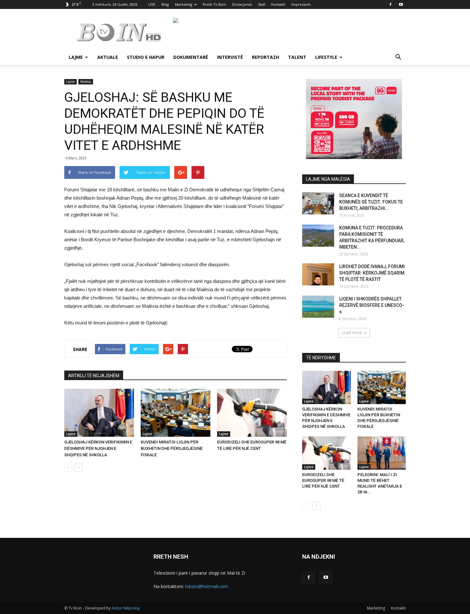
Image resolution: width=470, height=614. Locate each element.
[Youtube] (401, 4)
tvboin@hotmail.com (206, 586)
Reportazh (265, 57)
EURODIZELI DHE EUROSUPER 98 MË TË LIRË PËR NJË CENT (323, 480)
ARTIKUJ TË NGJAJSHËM (93, 375)
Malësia (85, 81)
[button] (398, 58)
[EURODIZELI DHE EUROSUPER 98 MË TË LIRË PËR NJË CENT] (252, 413)
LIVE (151, 4)
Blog (165, 4)
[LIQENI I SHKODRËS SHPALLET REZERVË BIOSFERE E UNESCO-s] (318, 307)
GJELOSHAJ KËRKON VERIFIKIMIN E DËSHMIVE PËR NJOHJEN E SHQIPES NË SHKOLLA (98, 448)
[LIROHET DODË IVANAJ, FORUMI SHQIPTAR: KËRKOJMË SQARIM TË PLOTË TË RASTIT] (318, 274)
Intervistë (230, 57)
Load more (352, 332)
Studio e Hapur (145, 57)
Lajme (76, 57)
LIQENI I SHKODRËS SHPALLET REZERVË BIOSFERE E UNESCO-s (371, 305)
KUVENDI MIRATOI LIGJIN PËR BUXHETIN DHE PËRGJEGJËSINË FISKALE (172, 448)
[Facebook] (390, 4)
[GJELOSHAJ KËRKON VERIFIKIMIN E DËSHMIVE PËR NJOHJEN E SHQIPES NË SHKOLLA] (99, 413)
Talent (297, 57)
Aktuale (107, 57)
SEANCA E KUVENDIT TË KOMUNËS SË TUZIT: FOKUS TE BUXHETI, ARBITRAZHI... (371, 202)
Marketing (183, 4)
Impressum (301, 4)
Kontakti (278, 4)
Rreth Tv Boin (214, 4)
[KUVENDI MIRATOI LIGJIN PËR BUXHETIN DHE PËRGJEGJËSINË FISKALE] (175, 413)
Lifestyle (326, 57)
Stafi (261, 4)
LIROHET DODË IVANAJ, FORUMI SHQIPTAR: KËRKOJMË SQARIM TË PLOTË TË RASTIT (372, 273)
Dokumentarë (190, 57)
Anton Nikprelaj (126, 608)
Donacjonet (242, 4)
